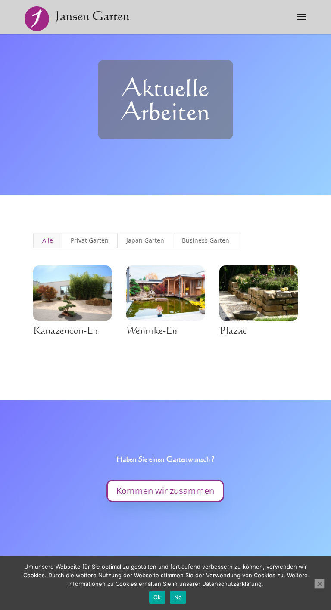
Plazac (233, 329)
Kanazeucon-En (65, 329)
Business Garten (205, 240)
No (178, 597)
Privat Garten (90, 240)
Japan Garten (145, 240)
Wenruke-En (151, 329)
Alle (47, 240)
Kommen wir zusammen (165, 490)
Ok (157, 597)
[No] (319, 584)
